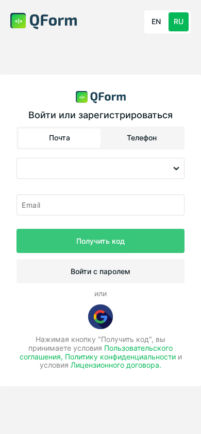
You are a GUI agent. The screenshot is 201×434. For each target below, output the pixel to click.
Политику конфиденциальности (120, 356)
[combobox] (100, 168)
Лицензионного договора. (116, 364)
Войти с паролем (100, 271)
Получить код (100, 241)
